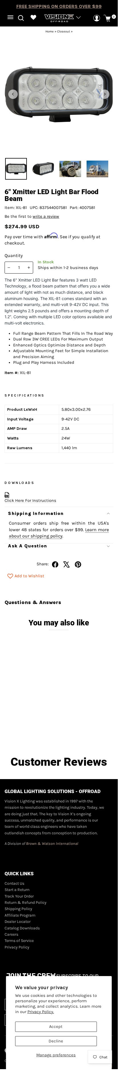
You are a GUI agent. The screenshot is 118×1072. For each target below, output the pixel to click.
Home (49, 31)
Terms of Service (19, 940)
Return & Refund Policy (26, 902)
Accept (56, 1026)
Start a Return (17, 889)
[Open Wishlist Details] (33, 18)
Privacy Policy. (40, 1011)
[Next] (104, 94)
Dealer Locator (18, 921)
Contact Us (14, 883)
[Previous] (13, 94)
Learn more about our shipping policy (59, 533)
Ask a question (27, 546)
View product (32, 731)
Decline (56, 1041)
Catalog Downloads (22, 928)
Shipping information (36, 513)
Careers (11, 934)
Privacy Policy (17, 947)
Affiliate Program (20, 915)
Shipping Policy (18, 908)
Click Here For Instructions (30, 500)
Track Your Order (19, 896)
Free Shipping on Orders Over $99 (59, 6)
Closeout (63, 31)
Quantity (14, 255)
